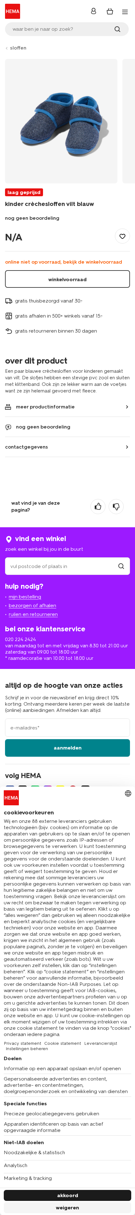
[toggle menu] (124, 11)
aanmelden (68, 748)
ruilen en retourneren (33, 614)
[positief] (97, 506)
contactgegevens (26, 447)
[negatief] (116, 506)
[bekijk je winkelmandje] (109, 11)
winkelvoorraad (67, 279)
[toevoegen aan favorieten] (122, 236)
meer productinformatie (45, 407)
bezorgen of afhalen (32, 605)
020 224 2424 (20, 639)
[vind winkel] (121, 566)
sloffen (18, 48)
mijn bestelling (25, 597)
